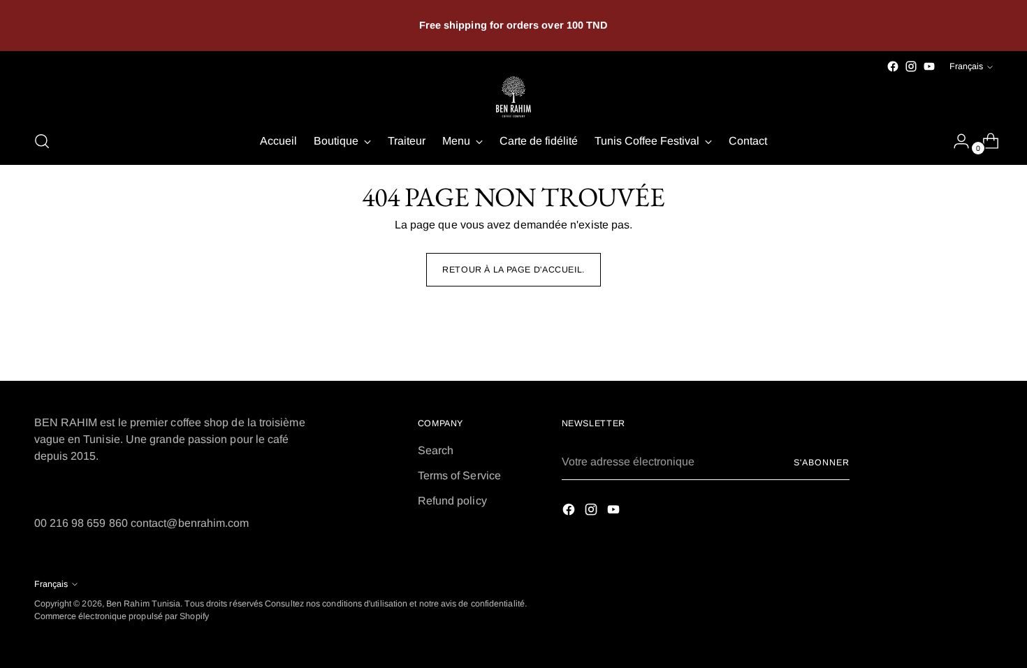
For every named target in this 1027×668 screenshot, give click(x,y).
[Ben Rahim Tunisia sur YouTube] (929, 66)
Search (435, 450)
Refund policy (452, 501)
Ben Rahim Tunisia (143, 604)
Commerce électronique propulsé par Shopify (121, 616)
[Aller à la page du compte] (956, 141)
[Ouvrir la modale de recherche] (42, 141)
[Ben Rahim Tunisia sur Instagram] (911, 66)
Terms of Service (459, 475)
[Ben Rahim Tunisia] (513, 96)
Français (966, 66)
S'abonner (821, 462)
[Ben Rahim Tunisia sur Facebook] (893, 66)
